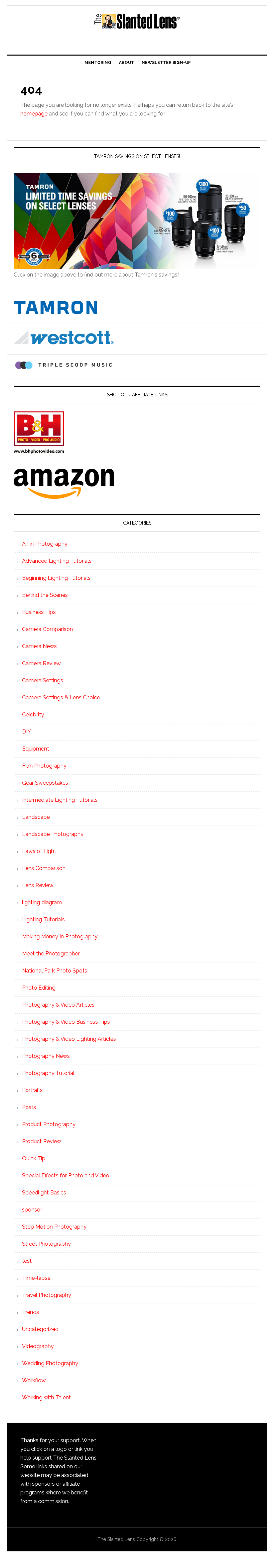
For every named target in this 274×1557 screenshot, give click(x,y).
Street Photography (46, 1244)
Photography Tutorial (48, 1073)
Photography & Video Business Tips (66, 1022)
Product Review (41, 1141)
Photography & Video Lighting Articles (69, 1039)
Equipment (35, 749)
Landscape (36, 817)
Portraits (32, 1090)
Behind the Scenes (45, 595)
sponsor (32, 1209)
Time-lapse (36, 1278)
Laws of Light (39, 851)
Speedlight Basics (44, 1192)
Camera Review (41, 663)
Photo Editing (38, 988)
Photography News (46, 1056)
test (27, 1261)
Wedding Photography (50, 1363)
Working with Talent (46, 1397)
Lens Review (37, 885)
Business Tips (39, 612)
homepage (33, 113)
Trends (30, 1312)
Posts (29, 1107)
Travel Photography (46, 1295)
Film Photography (44, 766)
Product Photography (49, 1124)
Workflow (34, 1380)
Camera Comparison (47, 629)
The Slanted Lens (137, 27)
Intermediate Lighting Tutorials (60, 800)
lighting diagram (42, 902)
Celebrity (33, 714)
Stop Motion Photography (54, 1227)
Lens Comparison (43, 868)
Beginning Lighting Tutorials (56, 578)
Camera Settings (42, 680)
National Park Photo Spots (54, 970)
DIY (26, 731)
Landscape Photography (53, 834)
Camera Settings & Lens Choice (61, 697)
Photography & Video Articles (58, 1005)
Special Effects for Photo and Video (65, 1175)
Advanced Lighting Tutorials (57, 561)
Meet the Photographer (51, 953)
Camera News (39, 646)
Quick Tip (33, 1158)
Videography (38, 1346)
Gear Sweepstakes (45, 783)
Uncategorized (40, 1329)
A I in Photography (44, 544)
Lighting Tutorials (43, 919)
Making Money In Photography (60, 936)
